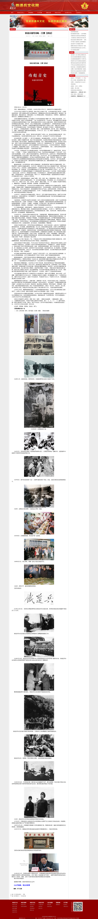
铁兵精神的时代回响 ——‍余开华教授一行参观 (80, 33)
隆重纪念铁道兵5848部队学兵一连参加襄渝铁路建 (81, 45)
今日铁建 (39, 12)
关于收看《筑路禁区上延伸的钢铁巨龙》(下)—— (81, 41)
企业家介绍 (68, 12)
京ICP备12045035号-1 (30, 918)
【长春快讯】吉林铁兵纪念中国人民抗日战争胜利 (81, 37)
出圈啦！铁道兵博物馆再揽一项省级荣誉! (79, 68)
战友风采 (40, 906)
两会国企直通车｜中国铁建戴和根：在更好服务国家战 (82, 73)
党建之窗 (48, 12)
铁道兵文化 (20, 12)
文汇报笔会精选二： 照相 (19, 894)
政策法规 (49, 904)
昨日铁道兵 (32, 908)
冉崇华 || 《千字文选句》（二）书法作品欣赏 (80, 78)
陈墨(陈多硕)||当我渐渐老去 (76, 90)
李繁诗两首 (73, 84)
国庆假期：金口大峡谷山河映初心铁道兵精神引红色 (81, 54)
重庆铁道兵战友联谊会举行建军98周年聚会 (80, 62)
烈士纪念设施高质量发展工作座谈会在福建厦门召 (81, 56)
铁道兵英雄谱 (24, 906)
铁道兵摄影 (14, 908)
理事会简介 (66, 906)
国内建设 (32, 906)
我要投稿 (58, 904)
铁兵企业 (40, 908)
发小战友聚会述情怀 (75, 49)
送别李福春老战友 (74, 31)
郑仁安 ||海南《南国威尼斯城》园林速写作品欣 (80, 80)
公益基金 (78, 12)
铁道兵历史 (58, 12)
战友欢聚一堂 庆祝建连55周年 (77, 43)
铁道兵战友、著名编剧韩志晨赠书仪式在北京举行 (81, 66)
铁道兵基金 (49, 906)
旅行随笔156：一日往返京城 (20, 896)
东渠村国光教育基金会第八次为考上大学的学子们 (81, 47)
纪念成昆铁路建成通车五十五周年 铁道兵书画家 (81, 58)
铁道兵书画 (14, 906)
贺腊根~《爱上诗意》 (75, 88)
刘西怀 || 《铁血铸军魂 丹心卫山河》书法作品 (80, 82)
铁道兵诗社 (14, 910)
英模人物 (32, 910)
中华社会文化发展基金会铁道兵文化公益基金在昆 (81, 64)
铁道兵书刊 (14, 912)
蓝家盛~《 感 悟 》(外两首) (76, 86)
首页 (12, 12)
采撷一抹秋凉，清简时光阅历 (77, 94)
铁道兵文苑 (14, 904)
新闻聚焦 (30, 12)
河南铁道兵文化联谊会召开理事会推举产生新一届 (81, 35)
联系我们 (65, 904)
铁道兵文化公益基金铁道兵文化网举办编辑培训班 (81, 70)
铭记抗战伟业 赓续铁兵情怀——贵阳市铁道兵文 (81, 39)
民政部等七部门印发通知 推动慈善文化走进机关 (81, 60)
